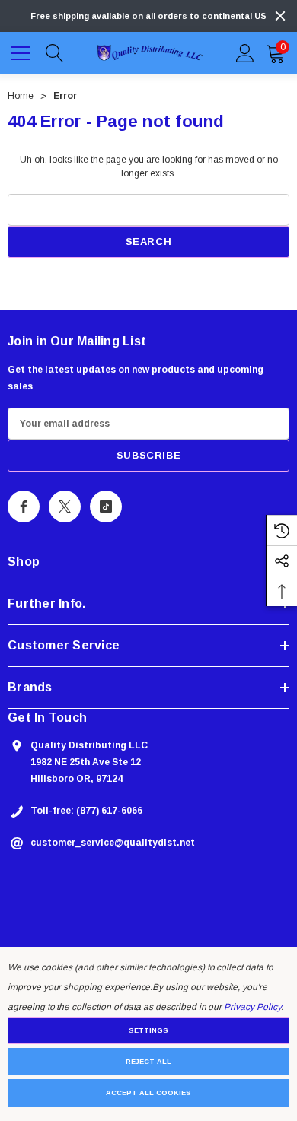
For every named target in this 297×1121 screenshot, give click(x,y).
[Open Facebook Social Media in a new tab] (24, 506)
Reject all (148, 1061)
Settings (148, 1030)
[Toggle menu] (22, 51)
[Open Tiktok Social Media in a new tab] (106, 506)
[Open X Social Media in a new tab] (65, 506)
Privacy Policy (252, 1007)
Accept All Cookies (148, 1093)
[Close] (280, 16)
